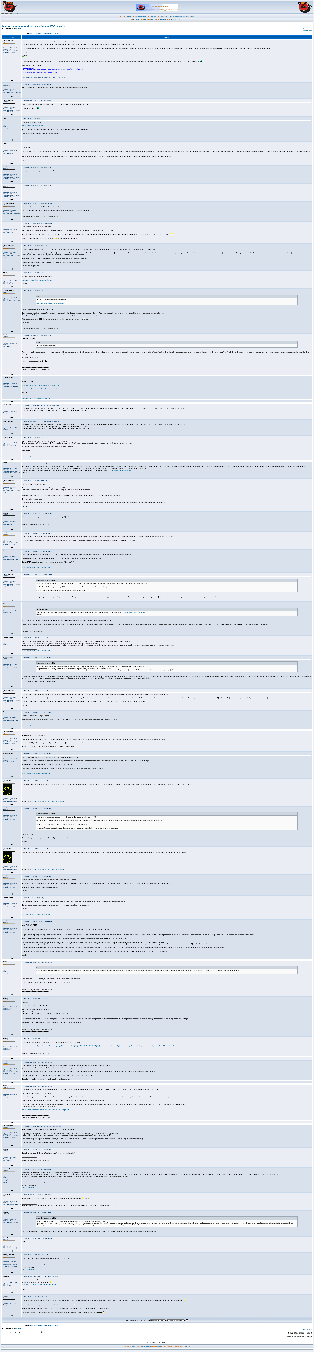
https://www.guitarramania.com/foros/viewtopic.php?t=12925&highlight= (46, 1110)
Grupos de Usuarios (140, 16)
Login (192, 16)
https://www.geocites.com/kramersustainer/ (36, 398)
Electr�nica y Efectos (51, 33)
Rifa (145, 19)
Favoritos (163, 19)
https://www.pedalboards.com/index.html (43, 389)
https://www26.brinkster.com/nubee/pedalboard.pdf (39, 1284)
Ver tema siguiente (306, 28)
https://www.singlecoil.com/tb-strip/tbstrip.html (37, 280)
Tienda (153, 19)
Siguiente (18, 28)
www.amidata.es (27, 1006)
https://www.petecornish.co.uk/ (121, 470)
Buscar (129, 16)
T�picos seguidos (176, 19)
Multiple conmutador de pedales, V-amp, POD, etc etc (33, 26)
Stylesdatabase (146, 1346)
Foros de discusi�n (35, 33)
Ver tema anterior (307, 30)
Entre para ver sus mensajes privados (177, 16)
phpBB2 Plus (135, 1346)
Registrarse (153, 16)
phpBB (159, 1346)
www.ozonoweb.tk (28, 1187)
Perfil (161, 16)
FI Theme (186, 1346)
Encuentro (136, 19)
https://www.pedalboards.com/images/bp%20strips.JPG (40, 385)
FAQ (122, 16)
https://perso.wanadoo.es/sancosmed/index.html (49, 801)
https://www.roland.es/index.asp (32, 126)
